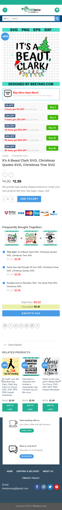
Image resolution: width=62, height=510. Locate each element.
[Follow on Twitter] (50, 487)
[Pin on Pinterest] (26, 325)
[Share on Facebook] (10, 325)
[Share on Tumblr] (37, 325)
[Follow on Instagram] (44, 487)
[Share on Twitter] (15, 325)
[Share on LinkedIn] (32, 325)
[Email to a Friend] (21, 325)
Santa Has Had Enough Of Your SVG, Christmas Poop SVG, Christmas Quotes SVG (32, 269)
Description (15, 344)
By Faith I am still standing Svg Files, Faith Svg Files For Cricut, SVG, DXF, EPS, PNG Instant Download (10, 387)
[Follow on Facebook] (37, 487)
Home (5, 156)
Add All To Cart (31, 313)
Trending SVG (20, 156)
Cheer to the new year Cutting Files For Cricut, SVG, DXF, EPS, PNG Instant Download (51, 384)
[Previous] (2, 387)
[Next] (59, 387)
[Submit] (57, 18)
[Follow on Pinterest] (57, 487)
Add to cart (29, 199)
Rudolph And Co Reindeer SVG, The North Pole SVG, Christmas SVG (32, 285)
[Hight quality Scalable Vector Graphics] (31, 10)
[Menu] (5, 10)
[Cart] (57, 10)
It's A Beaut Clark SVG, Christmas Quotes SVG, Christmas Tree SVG (32, 254)
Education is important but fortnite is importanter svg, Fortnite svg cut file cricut (30, 386)
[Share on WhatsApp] (5, 325)
